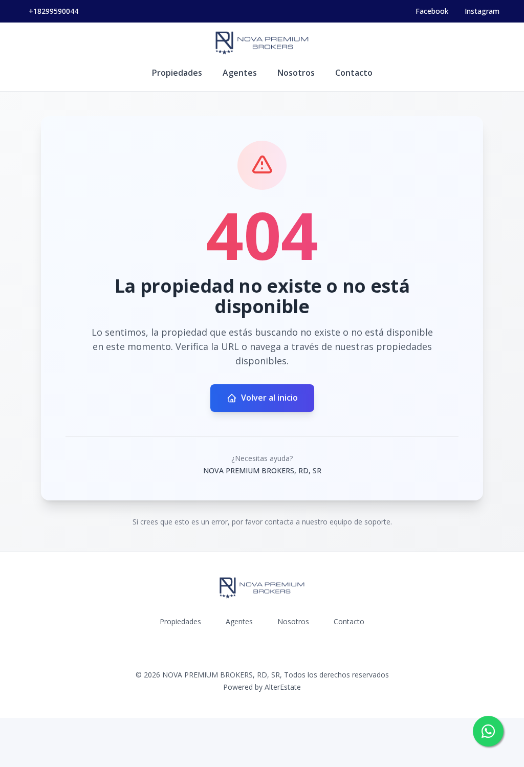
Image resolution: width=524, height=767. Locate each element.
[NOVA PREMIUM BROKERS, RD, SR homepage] (262, 43)
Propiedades (177, 72)
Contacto (354, 72)
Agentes (240, 72)
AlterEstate (283, 687)
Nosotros (296, 72)
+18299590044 (53, 11)
